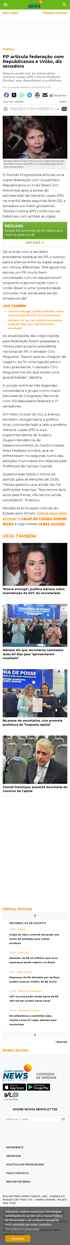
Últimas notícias (55, 13)
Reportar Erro (18, 1181)
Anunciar (13, 1156)
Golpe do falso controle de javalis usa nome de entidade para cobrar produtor (34, 939)
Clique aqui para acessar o (35, 518)
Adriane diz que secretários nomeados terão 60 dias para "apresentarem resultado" (35, 324)
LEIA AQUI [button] (33, 242)
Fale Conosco (17, 1173)
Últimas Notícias (17, 909)
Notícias (61, 1042)
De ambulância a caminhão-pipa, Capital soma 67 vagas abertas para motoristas (33, 1020)
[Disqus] (35, 849)
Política (8, 49)
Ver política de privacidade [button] (22, 1229)
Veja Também (19, 536)
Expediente (14, 1147)
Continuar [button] (18, 1238)
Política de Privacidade (25, 1164)
